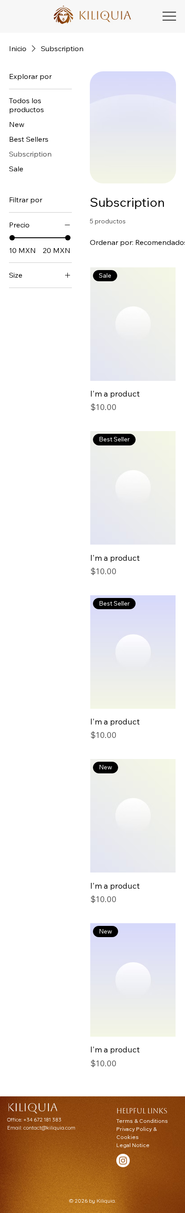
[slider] (12, 237)
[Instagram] (123, 1160)
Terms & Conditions (142, 1120)
